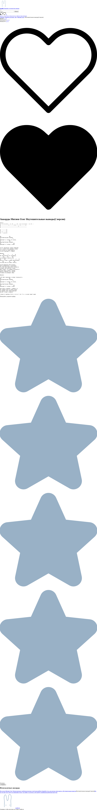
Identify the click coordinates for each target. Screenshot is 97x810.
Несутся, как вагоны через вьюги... (54, 791)
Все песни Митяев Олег (6, 791)
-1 (4, 18)
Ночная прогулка (52, 792)
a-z (26, 16)
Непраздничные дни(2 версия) (31, 791)
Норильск (45, 792)
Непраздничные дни (18, 791)
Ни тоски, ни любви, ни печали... (26, 792)
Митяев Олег (20, 17)
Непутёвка (42, 791)
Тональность (3, 20)
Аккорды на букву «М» (11, 17)
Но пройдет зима (39, 792)
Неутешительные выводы (69, 791)
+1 (6, 18)
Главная (2, 17)
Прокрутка (3, 21)
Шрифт (2, 18)
